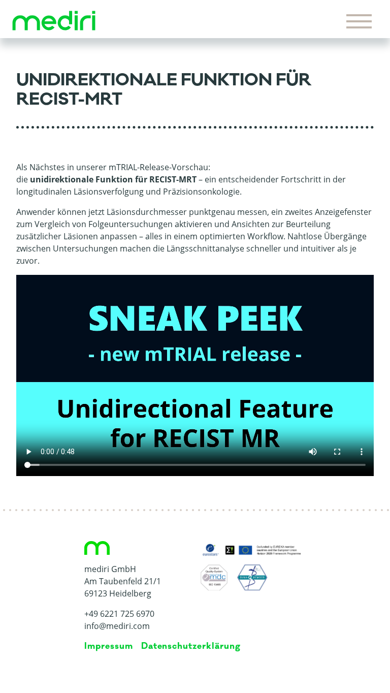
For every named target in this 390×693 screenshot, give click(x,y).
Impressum (108, 646)
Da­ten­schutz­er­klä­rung (191, 646)
